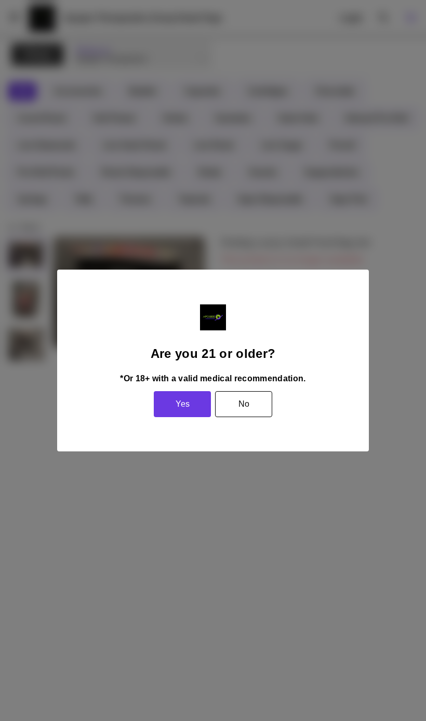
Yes (183, 403)
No (243, 403)
